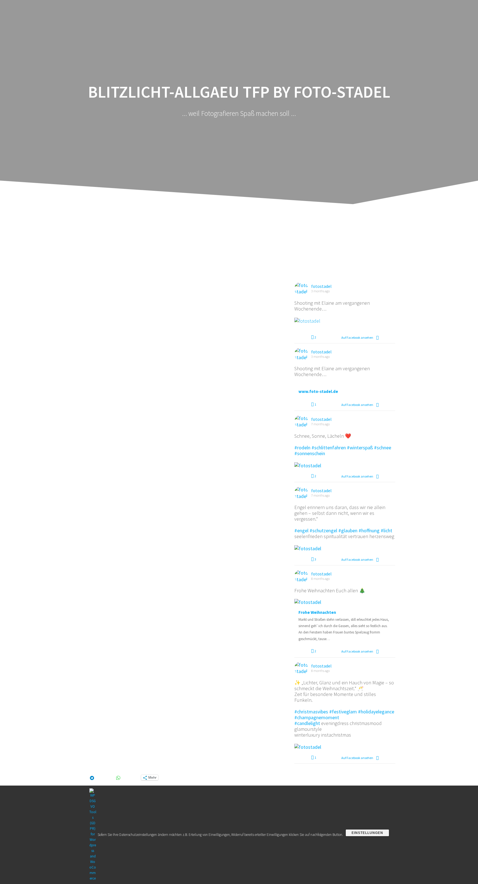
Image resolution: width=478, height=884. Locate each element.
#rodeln (302, 447)
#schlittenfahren (328, 447)
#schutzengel (323, 530)
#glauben (347, 530)
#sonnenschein (309, 453)
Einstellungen (367, 833)
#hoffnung (369, 530)
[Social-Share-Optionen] (377, 337)
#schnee (382, 447)
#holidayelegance (376, 711)
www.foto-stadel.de (318, 391)
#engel (301, 530)
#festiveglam (343, 711)
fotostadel (321, 286)
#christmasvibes (311, 711)
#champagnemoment (316, 717)
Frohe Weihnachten (317, 612)
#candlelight (307, 723)
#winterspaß (360, 447)
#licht (386, 530)
